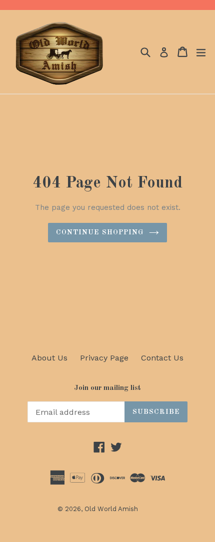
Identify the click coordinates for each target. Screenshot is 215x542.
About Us (50, 357)
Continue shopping (100, 232)
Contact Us (162, 357)
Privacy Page (104, 357)
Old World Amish (111, 509)
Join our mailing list (107, 388)
